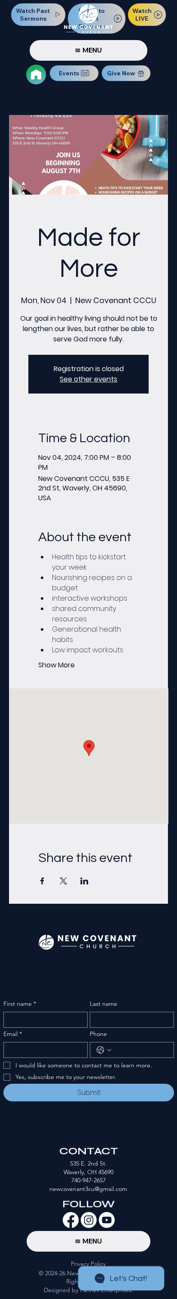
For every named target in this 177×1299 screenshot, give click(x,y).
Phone (98, 1034)
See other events (88, 379)
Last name (103, 1004)
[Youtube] (107, 1220)
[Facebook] (71, 1220)
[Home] (36, 74)
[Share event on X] (63, 880)
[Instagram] (89, 1220)
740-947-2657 (88, 1180)
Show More (56, 665)
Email (12, 1034)
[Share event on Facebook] (42, 880)
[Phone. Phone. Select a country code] (104, 1050)
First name (19, 1004)
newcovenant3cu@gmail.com (88, 1189)
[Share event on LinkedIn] (84, 880)
